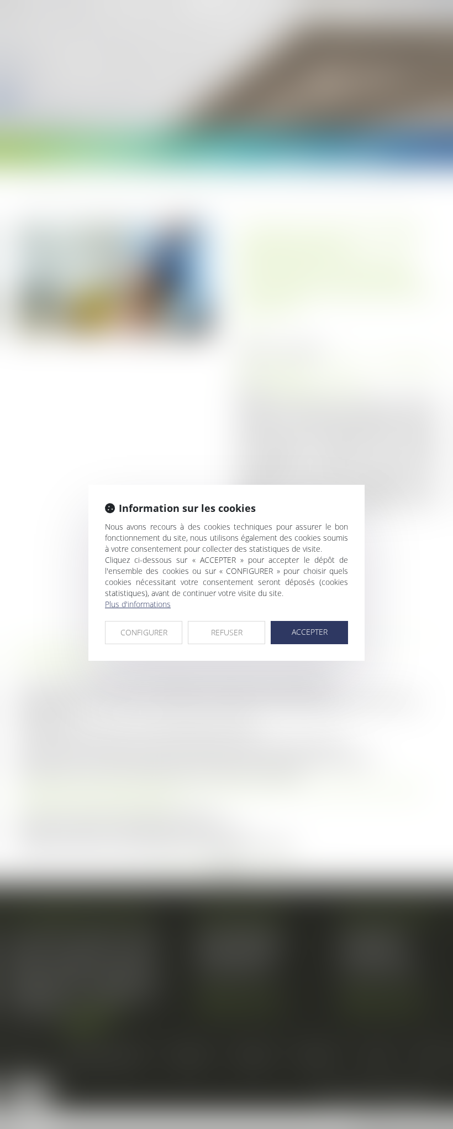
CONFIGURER (143, 632)
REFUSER (227, 632)
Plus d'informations (138, 604)
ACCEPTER (310, 631)
